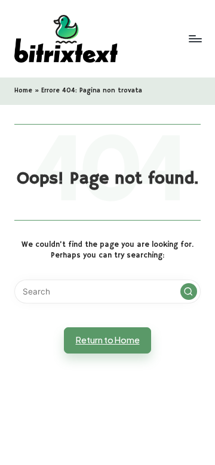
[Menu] (195, 38)
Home (23, 90)
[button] (188, 291)
